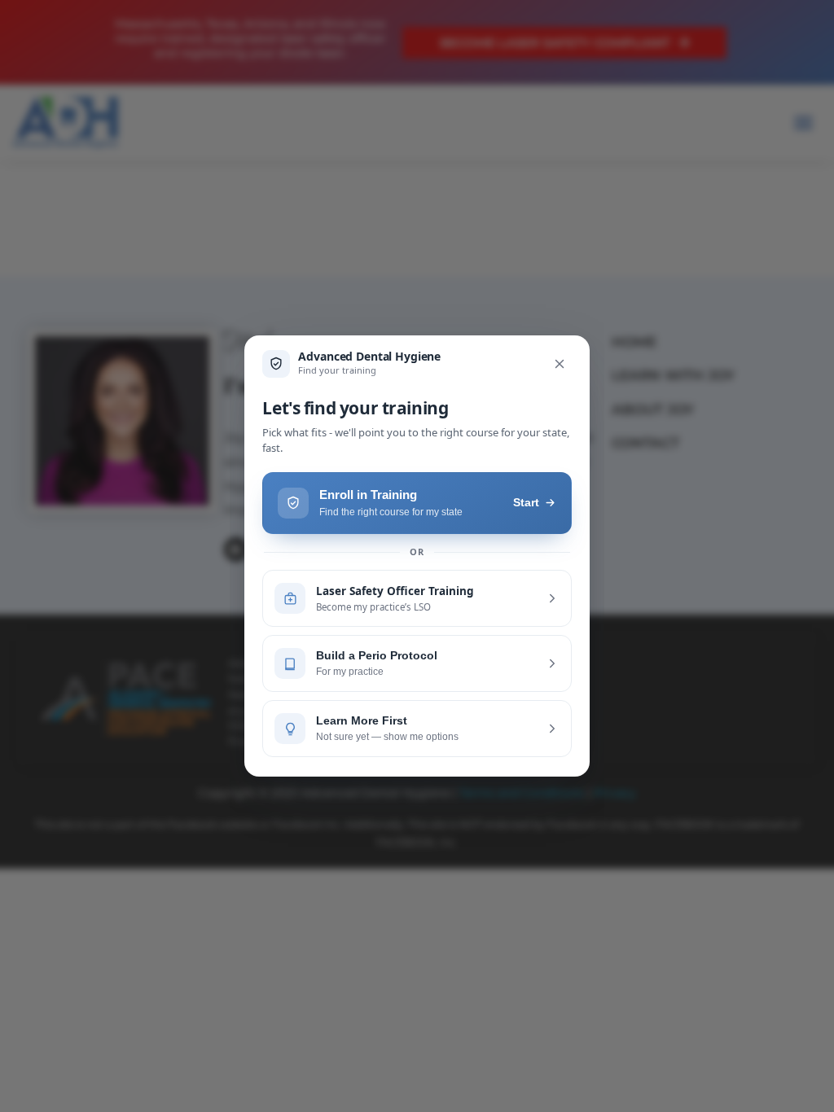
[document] (417, 556)
